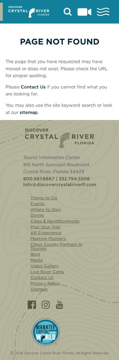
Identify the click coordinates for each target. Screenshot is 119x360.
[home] (28, 12)
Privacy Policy (45, 283)
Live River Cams (47, 271)
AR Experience (45, 232)
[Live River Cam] (84, 12)
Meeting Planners (48, 238)
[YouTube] (59, 305)
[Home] (59, 138)
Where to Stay (45, 209)
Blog (35, 254)
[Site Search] (67, 11)
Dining (37, 215)
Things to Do (43, 197)
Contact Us (33, 87)
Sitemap (39, 289)
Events (37, 203)
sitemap (29, 112)
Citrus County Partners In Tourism (56, 246)
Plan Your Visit (45, 227)
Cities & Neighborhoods (54, 221)
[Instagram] (46, 305)
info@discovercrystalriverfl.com (59, 184)
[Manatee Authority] (45, 332)
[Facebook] (32, 305)
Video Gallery (44, 266)
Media (36, 260)
